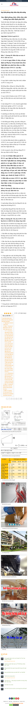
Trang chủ (5, 701)
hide (11, 315)
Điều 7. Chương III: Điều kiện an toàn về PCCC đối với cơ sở (8, 328)
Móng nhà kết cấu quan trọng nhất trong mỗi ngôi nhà (15, 669)
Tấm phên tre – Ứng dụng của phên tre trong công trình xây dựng (15, 681)
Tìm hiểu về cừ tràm (8, 684)
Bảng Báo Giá (16, 701)
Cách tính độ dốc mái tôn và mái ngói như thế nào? (15, 688)
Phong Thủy (22, 701)
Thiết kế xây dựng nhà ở (9, 676)
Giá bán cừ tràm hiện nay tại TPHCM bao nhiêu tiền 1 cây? (14, 664)
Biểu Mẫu (10, 701)
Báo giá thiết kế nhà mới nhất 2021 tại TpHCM (14, 672)
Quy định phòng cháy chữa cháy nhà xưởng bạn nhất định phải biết (7, 320)
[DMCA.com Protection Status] (14, 704)
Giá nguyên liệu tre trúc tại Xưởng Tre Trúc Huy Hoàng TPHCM (14, 659)
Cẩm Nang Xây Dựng (5, 10)
